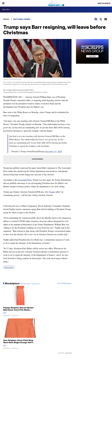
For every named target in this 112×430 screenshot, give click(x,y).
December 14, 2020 (53, 151)
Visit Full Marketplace (64, 283)
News (6, 19)
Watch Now (103, 3)
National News (21, 19)
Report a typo (8, 267)
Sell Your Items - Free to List (29, 284)
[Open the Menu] (3, 3)
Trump (52, 191)
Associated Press (25, 179)
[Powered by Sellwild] (68, 353)
